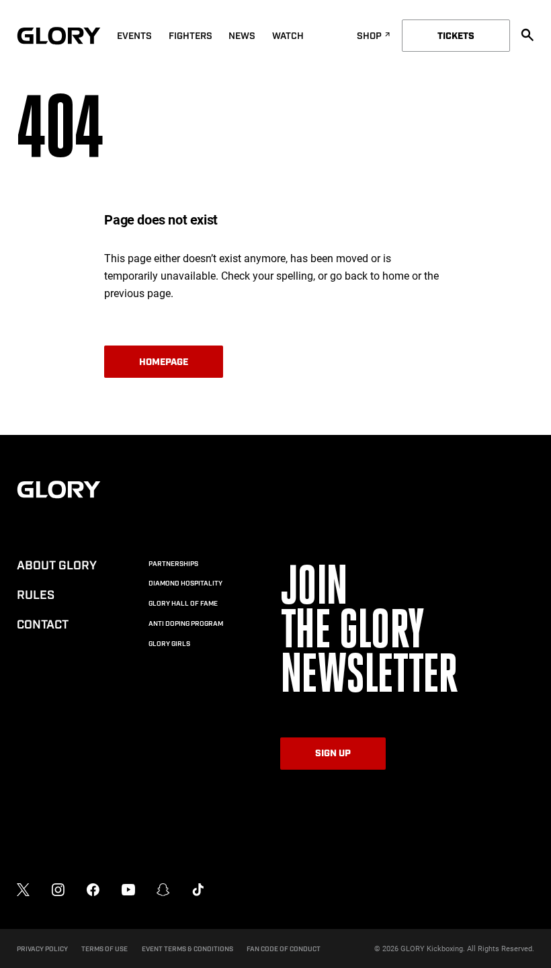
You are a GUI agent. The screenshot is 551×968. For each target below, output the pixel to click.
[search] (527, 35)
